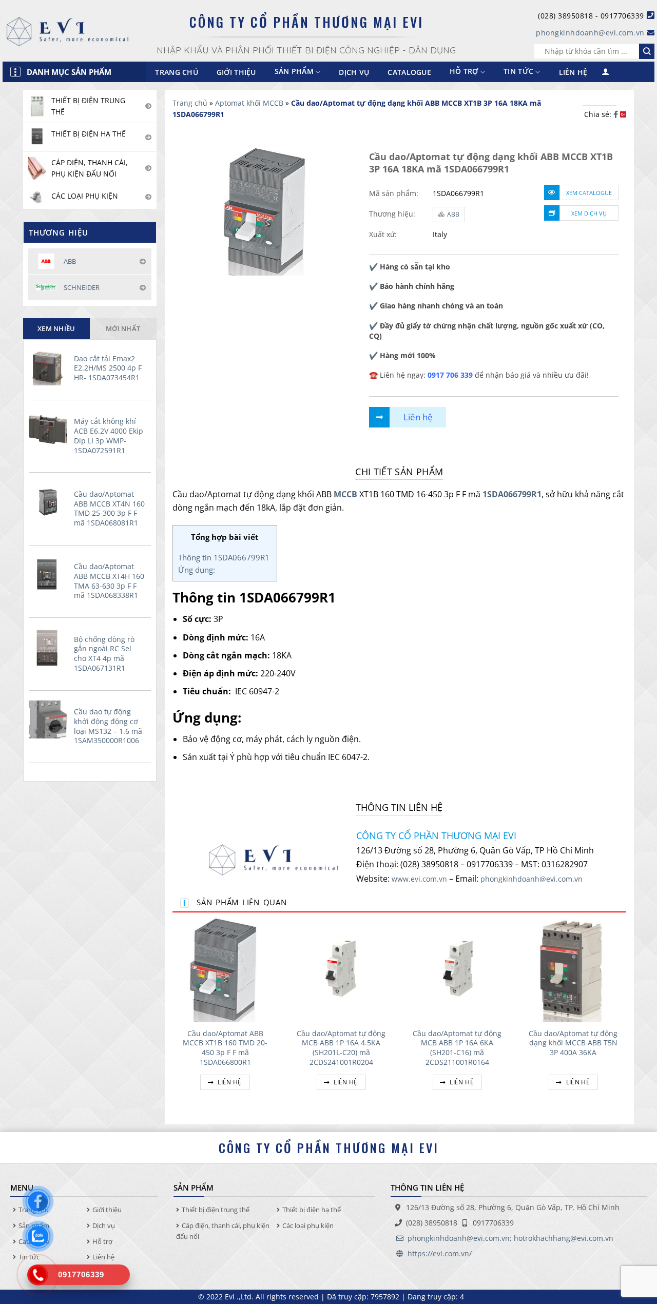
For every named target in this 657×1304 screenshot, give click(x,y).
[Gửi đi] (646, 51)
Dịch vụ (354, 72)
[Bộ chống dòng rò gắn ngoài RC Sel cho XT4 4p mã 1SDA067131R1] (49, 647)
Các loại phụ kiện (308, 1225)
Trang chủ (176, 72)
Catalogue (409, 72)
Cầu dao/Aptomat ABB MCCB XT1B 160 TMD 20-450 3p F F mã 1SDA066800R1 (225, 1048)
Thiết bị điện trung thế (215, 1209)
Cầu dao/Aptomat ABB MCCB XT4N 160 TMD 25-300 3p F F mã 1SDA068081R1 (109, 509)
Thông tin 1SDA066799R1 (225, 557)
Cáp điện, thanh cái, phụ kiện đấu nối (222, 1231)
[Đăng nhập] (605, 72)
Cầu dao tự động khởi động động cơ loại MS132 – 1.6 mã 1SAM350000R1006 (108, 726)
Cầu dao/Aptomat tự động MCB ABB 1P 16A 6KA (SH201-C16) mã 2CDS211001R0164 (457, 1048)
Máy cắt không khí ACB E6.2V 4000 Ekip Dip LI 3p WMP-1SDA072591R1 (108, 436)
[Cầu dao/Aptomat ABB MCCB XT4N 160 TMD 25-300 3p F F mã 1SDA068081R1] (49, 502)
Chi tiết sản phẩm (399, 471)
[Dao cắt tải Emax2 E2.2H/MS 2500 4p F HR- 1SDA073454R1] (49, 366)
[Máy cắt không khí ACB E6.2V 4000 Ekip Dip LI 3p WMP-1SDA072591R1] (49, 429)
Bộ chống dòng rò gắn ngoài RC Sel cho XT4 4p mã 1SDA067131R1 (104, 654)
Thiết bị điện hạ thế (311, 1209)
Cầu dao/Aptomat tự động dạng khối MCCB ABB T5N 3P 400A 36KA (573, 1043)
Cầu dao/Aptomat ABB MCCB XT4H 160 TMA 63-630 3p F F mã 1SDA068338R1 (109, 581)
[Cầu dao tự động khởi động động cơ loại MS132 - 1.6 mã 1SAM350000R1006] (49, 719)
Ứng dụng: (196, 570)
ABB (453, 214)
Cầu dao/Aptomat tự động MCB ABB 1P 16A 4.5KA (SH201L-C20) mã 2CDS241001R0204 (341, 1048)
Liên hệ (573, 72)
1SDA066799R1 (512, 494)
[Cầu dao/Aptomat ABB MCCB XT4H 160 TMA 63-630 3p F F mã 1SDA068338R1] (49, 574)
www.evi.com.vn (419, 879)
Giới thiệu (236, 72)
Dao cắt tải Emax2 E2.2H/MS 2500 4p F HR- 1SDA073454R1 (108, 368)
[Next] (625, 1015)
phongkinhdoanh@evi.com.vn (590, 32)
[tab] (56, 328)
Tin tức (518, 71)
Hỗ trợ (464, 71)
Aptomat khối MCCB (249, 103)
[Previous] (173, 1015)
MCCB (345, 494)
